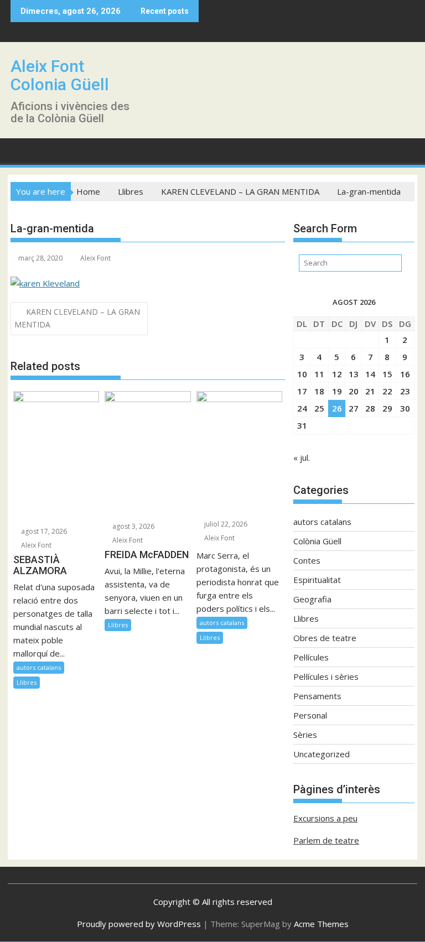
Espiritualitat (317, 579)
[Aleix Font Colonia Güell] (21, 149)
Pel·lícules (311, 657)
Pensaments (317, 695)
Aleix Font (95, 258)
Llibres (27, 682)
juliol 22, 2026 (225, 524)
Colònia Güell (317, 541)
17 (302, 391)
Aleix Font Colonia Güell (60, 75)
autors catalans (39, 667)
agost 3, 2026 (132, 526)
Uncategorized (321, 753)
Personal (310, 715)
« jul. (301, 457)
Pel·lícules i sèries (326, 676)
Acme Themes (321, 923)
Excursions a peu (325, 818)
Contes (306, 560)
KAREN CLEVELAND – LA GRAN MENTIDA (77, 318)
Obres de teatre (324, 637)
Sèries (305, 734)
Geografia (312, 599)
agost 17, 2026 (43, 531)
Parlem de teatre (326, 840)
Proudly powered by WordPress (139, 923)
